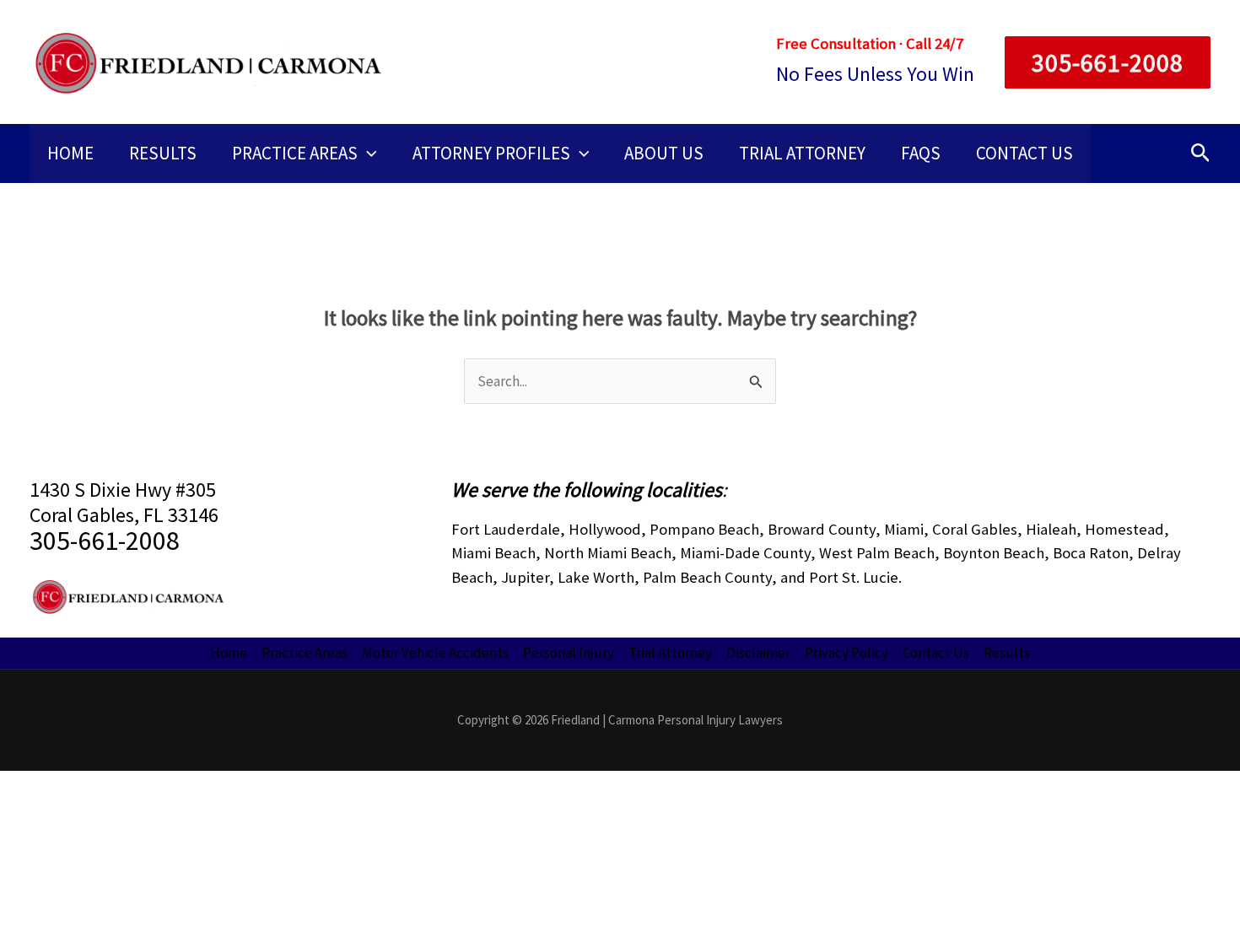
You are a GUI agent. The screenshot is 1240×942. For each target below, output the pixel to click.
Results (163, 153)
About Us (664, 153)
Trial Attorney (802, 153)
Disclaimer (758, 652)
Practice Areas (295, 153)
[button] (1100, 62)
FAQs (921, 153)
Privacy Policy (846, 652)
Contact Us (1024, 153)
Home (70, 153)
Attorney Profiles (491, 153)
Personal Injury (568, 652)
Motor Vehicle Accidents (435, 652)
